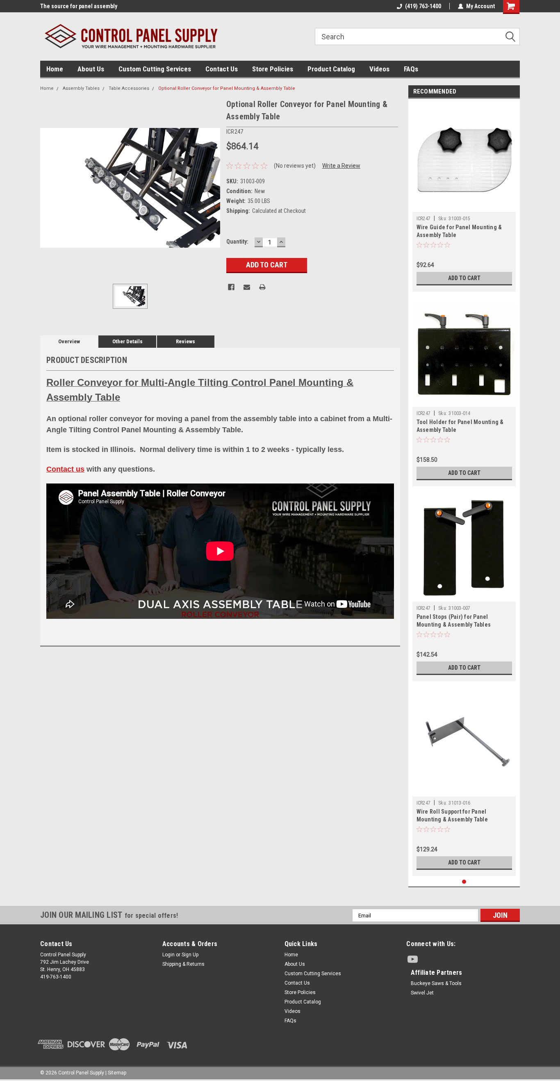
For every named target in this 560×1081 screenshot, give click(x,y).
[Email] (247, 287)
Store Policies (272, 69)
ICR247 (424, 218)
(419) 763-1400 (423, 6)
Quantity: (237, 241)
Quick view (464, 790)
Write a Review (341, 165)
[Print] (262, 287)
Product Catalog (331, 69)
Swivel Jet (422, 993)
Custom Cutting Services (154, 69)
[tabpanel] (464, 197)
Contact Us (221, 69)
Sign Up (190, 955)
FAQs (411, 69)
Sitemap (117, 1073)
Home (54, 69)
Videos (379, 69)
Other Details (127, 341)
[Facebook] (231, 287)
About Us (90, 69)
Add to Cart (464, 278)
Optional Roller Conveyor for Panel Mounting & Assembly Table (226, 88)
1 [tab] (464, 882)
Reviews (185, 341)
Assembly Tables (81, 88)
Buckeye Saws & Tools (436, 983)
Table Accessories (129, 88)
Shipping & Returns (183, 964)
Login (168, 955)
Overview (69, 341)
